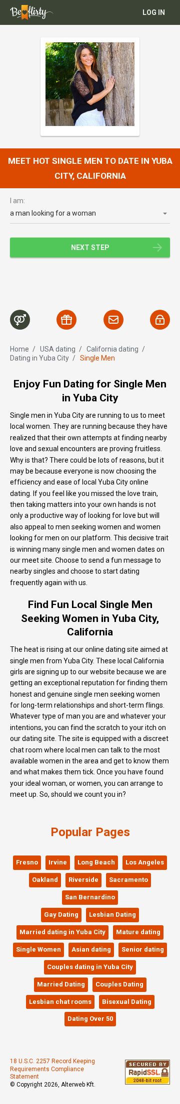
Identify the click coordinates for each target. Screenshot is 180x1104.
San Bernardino (90, 897)
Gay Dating (61, 914)
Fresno (27, 862)
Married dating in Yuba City (63, 932)
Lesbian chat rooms (60, 1001)
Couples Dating (120, 984)
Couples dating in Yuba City (90, 967)
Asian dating (91, 949)
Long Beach (96, 862)
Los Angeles (145, 862)
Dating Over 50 (90, 1018)
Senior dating (143, 949)
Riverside (83, 879)
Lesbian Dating (112, 914)
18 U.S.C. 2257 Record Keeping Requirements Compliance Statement (52, 1069)
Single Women (38, 949)
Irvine (57, 862)
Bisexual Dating (127, 1001)
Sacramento (128, 879)
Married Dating (61, 984)
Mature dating (138, 932)
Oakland (45, 879)
